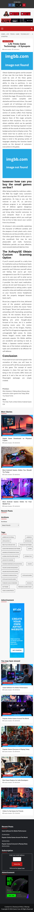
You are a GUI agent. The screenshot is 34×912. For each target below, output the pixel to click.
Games (5, 744)
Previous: (16, 392)
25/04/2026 (17, 690)
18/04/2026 (17, 720)
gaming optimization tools (10, 552)
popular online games (9, 579)
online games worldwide (10, 567)
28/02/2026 (17, 782)
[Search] (32, 28)
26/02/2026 (17, 443)
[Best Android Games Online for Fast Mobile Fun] (17, 488)
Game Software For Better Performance (15, 687)
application (6, 541)
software (5, 586)
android (29, 537)
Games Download (7, 41)
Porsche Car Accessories (9, 583)
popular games (27, 575)
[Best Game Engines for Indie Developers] (17, 767)
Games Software (7, 683)
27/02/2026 (17, 813)
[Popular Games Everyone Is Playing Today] (17, 736)
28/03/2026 (17, 751)
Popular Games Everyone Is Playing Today (16, 749)
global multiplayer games (10, 556)
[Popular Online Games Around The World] (17, 705)
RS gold (29, 583)
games (30, 548)
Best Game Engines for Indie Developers (15, 780)
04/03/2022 (17, 506)
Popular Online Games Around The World (16, 718)
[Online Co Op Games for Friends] (17, 798)
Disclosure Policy (18, 907)
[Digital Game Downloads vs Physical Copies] (17, 425)
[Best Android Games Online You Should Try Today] (17, 457)
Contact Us (8, 907)
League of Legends (7, 560)
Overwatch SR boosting (9, 575)
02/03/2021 (16, 49)
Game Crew (20, 868)
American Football (8, 537)
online (30, 564)
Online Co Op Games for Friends (13, 811)
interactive (28, 556)
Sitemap (26, 907)
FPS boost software (26, 544)
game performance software (11, 548)
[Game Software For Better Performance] (17, 674)
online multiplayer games (10, 571)
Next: (17, 402)
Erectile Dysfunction (8, 544)
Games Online (7, 713)
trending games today (25, 586)
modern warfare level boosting (12, 564)
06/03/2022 (17, 474)
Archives (4, 521)
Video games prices (8, 590)
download (28, 541)
